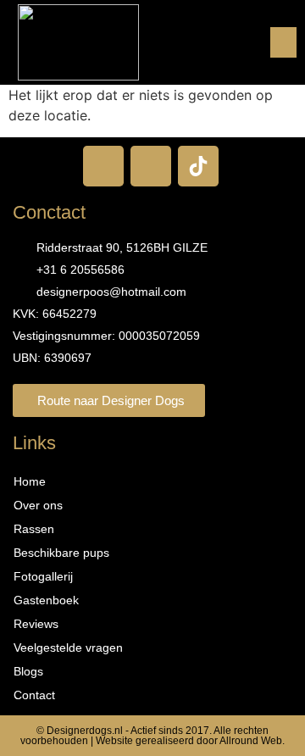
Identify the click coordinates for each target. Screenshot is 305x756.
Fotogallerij (43, 576)
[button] (283, 42)
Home (30, 481)
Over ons (38, 505)
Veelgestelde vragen (68, 647)
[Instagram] (150, 166)
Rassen (34, 529)
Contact (34, 695)
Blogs (28, 671)
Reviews (36, 624)
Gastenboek (46, 600)
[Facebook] (103, 166)
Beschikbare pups (61, 552)
